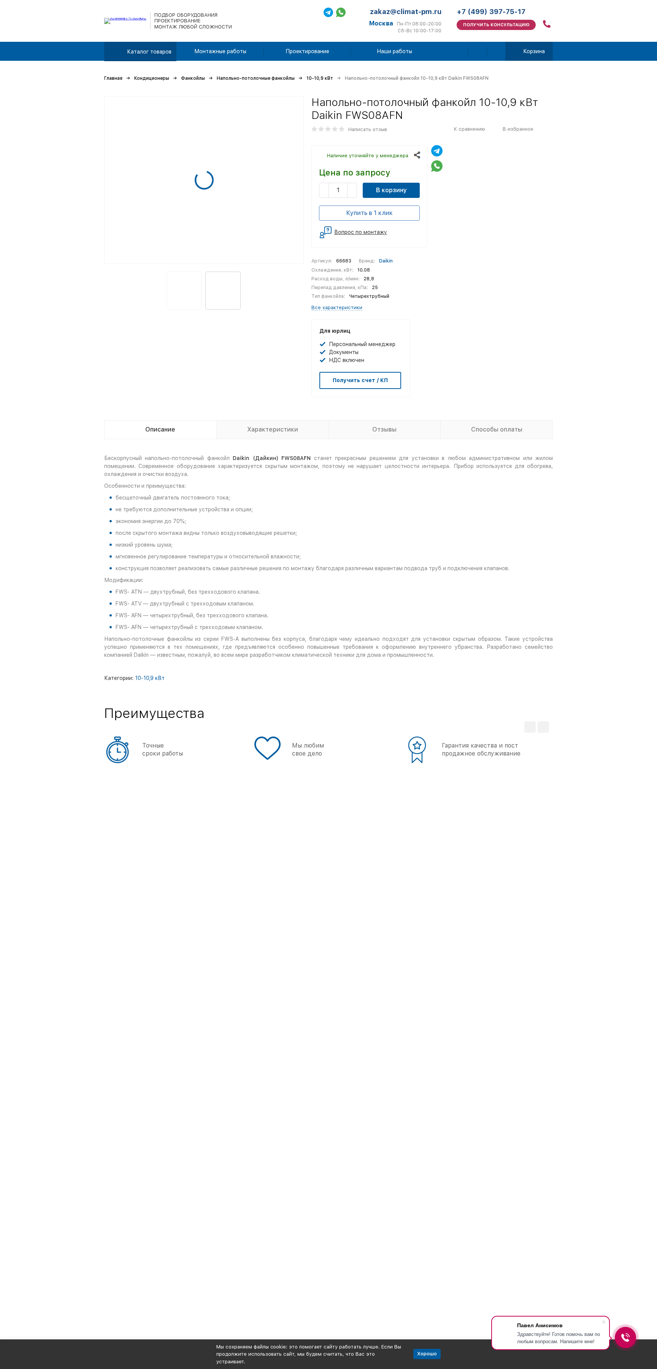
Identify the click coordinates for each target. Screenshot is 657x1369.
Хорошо (427, 1353)
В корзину (391, 190)
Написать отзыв (367, 129)
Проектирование (307, 51)
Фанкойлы (193, 78)
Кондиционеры (151, 78)
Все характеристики (336, 307)
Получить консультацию (496, 24)
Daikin (386, 261)
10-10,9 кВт (319, 78)
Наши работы (394, 51)
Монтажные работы (220, 51)
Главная (113, 78)
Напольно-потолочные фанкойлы (256, 78)
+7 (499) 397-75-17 (491, 12)
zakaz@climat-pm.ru (405, 12)
